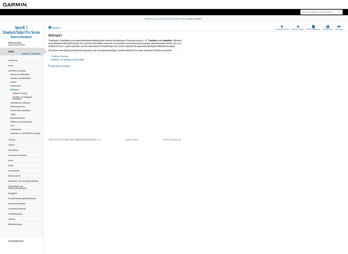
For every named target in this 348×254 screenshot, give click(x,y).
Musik (10, 165)
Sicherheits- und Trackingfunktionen (23, 181)
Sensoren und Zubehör (17, 155)
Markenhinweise (15, 224)
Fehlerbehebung (15, 214)
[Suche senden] (340, 12)
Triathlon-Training (19, 93)
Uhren (10, 66)
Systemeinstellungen (17, 204)
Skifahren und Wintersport (21, 122)
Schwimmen (15, 86)
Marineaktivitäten (17, 118)
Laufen (13, 82)
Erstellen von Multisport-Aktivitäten (22, 98)
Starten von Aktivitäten (20, 74)
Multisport (14, 90)
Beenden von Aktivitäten (20, 78)
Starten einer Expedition (20, 110)
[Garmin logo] (15, 4)
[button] (282, 27)
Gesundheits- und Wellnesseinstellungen (17, 187)
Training (11, 140)
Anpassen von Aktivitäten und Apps (25, 133)
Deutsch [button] (56, 28)
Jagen (13, 114)
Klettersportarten (17, 107)
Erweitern (26, 53)
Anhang (11, 219)
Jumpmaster (15, 129)
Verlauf (11, 145)
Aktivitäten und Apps (17, 71)
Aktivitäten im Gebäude (20, 103)
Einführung (13, 60)
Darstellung (13, 150)
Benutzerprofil (14, 176)
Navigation (13, 193)
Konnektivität (14, 171)
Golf (12, 126)
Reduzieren (36, 53)
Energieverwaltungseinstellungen (22, 198)
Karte (10, 160)
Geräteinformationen (17, 209)
